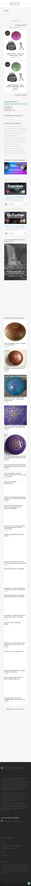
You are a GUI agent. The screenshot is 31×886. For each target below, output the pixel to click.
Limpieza (6, 135)
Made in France (14, 135)
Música (16, 139)
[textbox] (15, 119)
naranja (6, 141)
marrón (24, 137)
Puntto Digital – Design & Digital (18, 884)
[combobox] (15, 27)
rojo (24, 141)
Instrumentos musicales (18, 130)
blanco (19, 126)
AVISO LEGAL (4, 861)
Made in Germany (8, 137)
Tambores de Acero (9, 150)
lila (24, 133)
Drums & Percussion (21, 128)
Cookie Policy (4, 855)
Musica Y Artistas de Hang (7, 848)
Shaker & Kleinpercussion (13, 144)
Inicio (2, 841)
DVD (5, 130)
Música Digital (22, 139)
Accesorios (7, 126)
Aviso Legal (4, 853)
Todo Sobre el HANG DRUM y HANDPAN (11, 846)
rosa (5, 144)
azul (11, 126)
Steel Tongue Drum (16, 146)
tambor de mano (18, 148)
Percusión (14, 141)
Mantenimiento (18, 137)
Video (5, 155)
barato (15, 126)
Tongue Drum (14, 152)
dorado (13, 128)
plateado (20, 141)
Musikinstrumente (9, 139)
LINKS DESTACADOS (7, 838)
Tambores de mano (20, 150)
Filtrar (8, 107)
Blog (2, 850)
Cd (22, 126)
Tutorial (20, 152)
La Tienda (3, 843)
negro (10, 141)
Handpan (9, 130)
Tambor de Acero (8, 148)
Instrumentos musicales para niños (13, 133)
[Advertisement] (15, 299)
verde (24, 152)
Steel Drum (7, 146)
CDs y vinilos (7, 128)
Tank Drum (7, 152)
